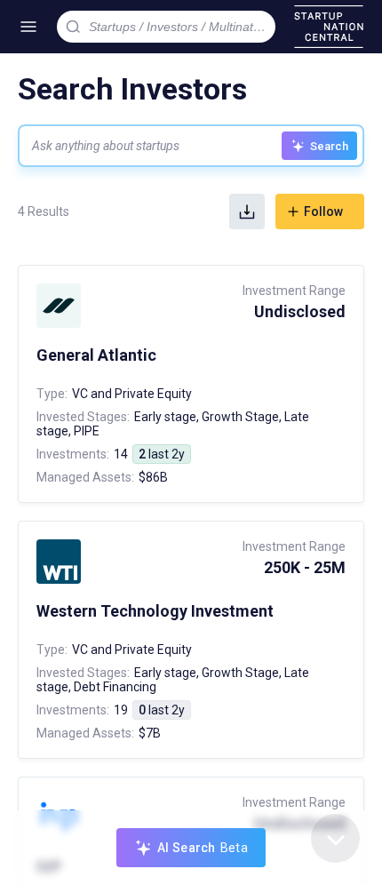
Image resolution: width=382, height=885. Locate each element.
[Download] (247, 211)
